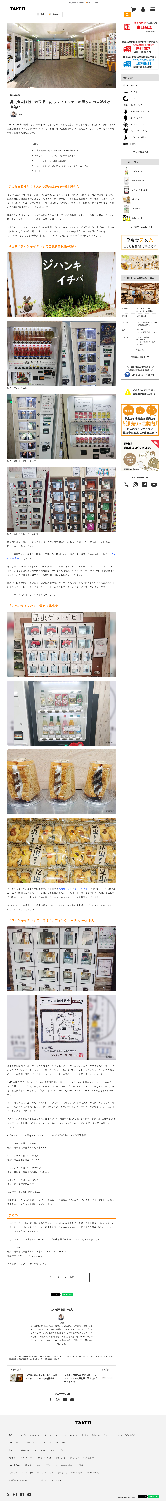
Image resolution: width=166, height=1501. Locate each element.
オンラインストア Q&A (45, 1473)
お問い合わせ (62, 1473)
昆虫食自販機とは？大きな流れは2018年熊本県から (57, 150)
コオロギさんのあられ (44, 1458)
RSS (53, 1480)
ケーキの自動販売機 (30, 1356)
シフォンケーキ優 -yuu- (73, 1356)
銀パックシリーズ (51, 1435)
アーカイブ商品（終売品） (127, 1435)
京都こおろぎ (60, 1458)
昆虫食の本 (96, 1435)
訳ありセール (108, 1435)
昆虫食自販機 (23, 1359)
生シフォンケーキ (36, 1359)
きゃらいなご (74, 1458)
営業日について (32, 1443)
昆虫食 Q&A (13, 1473)
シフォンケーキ (57, 1356)
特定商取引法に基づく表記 (18, 1480)
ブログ (15, 1356)
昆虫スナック (65, 889)
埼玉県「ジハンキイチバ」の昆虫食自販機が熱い (56, 156)
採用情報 (80, 1465)
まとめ (37, 171)
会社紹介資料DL (67, 1465)
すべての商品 (21, 1435)
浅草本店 (19, 1443)
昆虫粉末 (85, 1435)
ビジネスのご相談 (92, 1473)
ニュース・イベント (40, 1450)
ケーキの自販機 (44, 1356)
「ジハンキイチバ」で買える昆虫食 (50, 161)
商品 (42, 14)
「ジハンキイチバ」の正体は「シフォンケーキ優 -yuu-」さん (61, 166)
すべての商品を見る (140, 152)
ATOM (58, 1480)
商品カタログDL (51, 1465)
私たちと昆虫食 (88, 1458)
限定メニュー (46, 1443)
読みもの (56, 14)
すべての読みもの (22, 1450)
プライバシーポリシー (39, 1480)
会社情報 (28, 1465)
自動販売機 (48, 1359)
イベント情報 (60, 1443)
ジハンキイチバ (88, 1356)
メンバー (38, 1465)
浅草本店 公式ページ (140, 357)
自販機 (56, 1359)
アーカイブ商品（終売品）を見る (139, 227)
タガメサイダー (82, 889)
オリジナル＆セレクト (69, 1435)
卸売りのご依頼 (76, 1473)
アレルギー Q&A (27, 1473)
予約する (140, 350)
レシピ (53, 1450)
